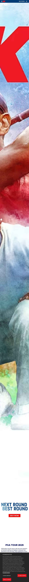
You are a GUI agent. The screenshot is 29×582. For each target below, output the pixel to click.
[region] (14, 567)
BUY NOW (22, 1)
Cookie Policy (6, 572)
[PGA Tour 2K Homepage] (3, 1)
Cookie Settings (7, 575)
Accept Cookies (22, 575)
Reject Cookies (7, 579)
